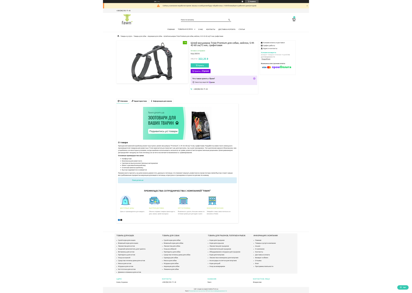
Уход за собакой (170, 249)
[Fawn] (127, 18)
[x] (121, 220)
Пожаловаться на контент (197, 291)
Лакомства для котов (126, 246)
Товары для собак (140, 36)
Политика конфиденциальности (217, 291)
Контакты (210, 29)
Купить (201, 65)
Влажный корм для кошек (128, 243)
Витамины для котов (126, 252)
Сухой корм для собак (172, 240)
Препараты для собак (172, 252)
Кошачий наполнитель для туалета (131, 249)
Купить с (198, 71)
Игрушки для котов (125, 266)
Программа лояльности (264, 266)
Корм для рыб (214, 263)
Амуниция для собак (155, 36)
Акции (257, 246)
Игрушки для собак (171, 263)
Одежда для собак (171, 258)
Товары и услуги (185, 29)
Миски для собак (170, 260)
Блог (257, 263)
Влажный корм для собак (173, 243)
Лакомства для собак (172, 246)
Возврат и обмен (261, 258)
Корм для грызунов (216, 240)
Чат (404, 287)
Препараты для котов (126, 255)
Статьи (242, 29)
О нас (200, 29)
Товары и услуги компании (265, 243)
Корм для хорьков (216, 243)
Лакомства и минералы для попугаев (223, 258)
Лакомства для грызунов (219, 246)
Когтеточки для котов (127, 269)
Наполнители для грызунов (220, 249)
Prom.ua (215, 289)
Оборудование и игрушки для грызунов (224, 252)
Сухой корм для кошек (127, 240)
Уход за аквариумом (217, 266)
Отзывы (258, 260)
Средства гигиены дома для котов (131, 260)
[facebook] (119, 220)
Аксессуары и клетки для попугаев (223, 260)
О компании (259, 249)
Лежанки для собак (171, 269)
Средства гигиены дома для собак (177, 255)
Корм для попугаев (216, 255)
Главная (171, 29)
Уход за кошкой (124, 258)
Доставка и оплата (226, 29)
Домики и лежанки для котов (129, 272)
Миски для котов (124, 263)
